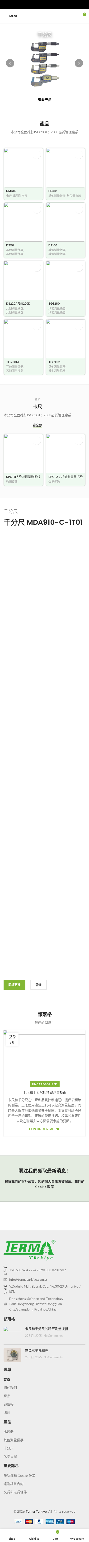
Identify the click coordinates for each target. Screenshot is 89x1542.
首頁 (7, 1380)
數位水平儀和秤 (36, 1350)
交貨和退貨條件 (15, 1492)
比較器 (9, 1432)
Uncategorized (44, 1084)
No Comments (53, 1336)
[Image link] (30, 1250)
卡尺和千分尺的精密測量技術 (44, 1092)
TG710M (54, 362)
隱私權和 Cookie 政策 (19, 1476)
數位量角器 (74, 196)
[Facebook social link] (33, 4)
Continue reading (44, 1129)
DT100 (52, 245)
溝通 (7, 1412)
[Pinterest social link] (44, 4)
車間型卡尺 (20, 196)
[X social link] (39, 4)
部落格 (9, 1404)
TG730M (12, 362)
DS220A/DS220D (18, 304)
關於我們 (10, 1388)
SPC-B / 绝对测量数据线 (23, 477)
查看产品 (44, 100)
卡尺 (9, 196)
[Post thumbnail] (12, 1334)
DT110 (10, 245)
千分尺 (9, 1448)
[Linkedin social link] (50, 4)
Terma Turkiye (36, 1511)
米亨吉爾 (10, 1456)
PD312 (52, 191)
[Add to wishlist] (37, 155)
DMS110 (11, 191)
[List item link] (44, 1270)
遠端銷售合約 (13, 1484)
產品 (7, 1396)
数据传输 (12, 482)
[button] (79, 63)
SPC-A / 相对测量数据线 (65, 477)
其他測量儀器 (57, 196)
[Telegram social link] (55, 4)
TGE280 (54, 304)
